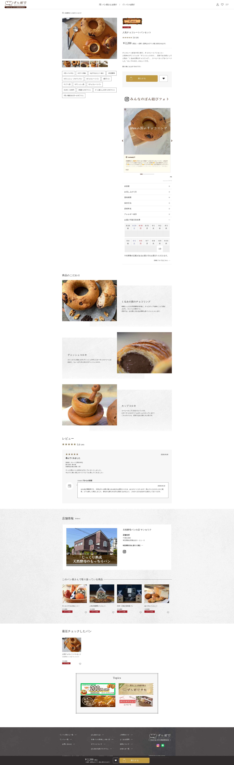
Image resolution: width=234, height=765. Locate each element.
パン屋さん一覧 (67, 735)
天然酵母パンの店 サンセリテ (73, 13)
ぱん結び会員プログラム (100, 749)
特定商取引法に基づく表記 (131, 545)
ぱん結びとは (96, 735)
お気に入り (222, 4)
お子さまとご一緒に (97, 73)
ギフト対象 (82, 73)
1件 (137, 37)
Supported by (165, 180)
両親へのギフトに (85, 90)
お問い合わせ (67, 744)
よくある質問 (125, 739)
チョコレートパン (93, 79)
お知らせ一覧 (125, 749)
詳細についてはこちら (161, 260)
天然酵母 (112, 73)
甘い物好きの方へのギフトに (74, 95)
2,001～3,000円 (69, 90)
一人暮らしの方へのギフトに (105, 90)
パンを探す (130, 4)
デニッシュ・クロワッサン (73, 79)
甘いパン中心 (69, 73)
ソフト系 (67, 84)
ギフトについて (96, 744)
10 (159, 248)
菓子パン (107, 79)
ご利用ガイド (125, 735)
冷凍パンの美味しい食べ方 (100, 739)
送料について (125, 744)
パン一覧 (65, 739)
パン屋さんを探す (109, 4)
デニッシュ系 (80, 84)
